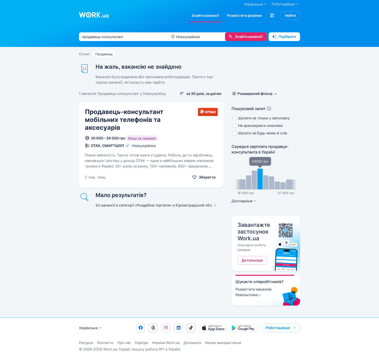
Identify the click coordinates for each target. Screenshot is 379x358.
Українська (88, 328)
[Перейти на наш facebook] (140, 327)
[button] (272, 15)
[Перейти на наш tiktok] (191, 327)
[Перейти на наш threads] (153, 327)
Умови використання (223, 343)
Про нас (124, 343)
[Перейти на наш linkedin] (178, 327)
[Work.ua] (94, 14)
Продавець (104, 54)
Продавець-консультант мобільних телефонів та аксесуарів (124, 119)
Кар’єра (141, 343)
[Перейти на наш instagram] (165, 327)
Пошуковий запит (249, 108)
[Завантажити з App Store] (213, 327)
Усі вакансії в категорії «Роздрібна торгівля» (154, 205)
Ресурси (86, 343)
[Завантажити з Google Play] (244, 327)
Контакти (105, 343)
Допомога (192, 343)
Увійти (290, 15)
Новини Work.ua (166, 343)
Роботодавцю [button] (278, 328)
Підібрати (287, 37)
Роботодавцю (283, 4)
